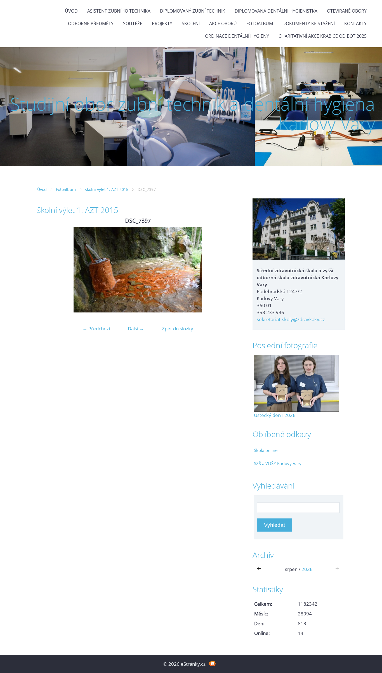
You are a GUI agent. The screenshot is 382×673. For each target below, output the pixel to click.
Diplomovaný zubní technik (192, 11)
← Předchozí (96, 328)
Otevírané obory (347, 11)
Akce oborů (223, 23)
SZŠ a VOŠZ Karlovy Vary (277, 463)
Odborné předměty (91, 23)
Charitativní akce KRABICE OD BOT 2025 (323, 36)
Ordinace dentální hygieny (237, 36)
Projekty (162, 23)
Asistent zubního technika (118, 11)
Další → (136, 328)
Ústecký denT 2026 (275, 415)
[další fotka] (229, 269)
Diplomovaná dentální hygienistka (276, 11)
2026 (307, 569)
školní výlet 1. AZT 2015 (106, 189)
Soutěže (132, 23)
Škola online (265, 450)
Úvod (71, 11)
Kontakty (355, 23)
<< (260, 569)
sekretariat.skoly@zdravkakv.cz (291, 319)
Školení (191, 23)
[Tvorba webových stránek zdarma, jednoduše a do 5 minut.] (212, 663)
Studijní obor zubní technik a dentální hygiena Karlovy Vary (192, 114)
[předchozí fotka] (46, 269)
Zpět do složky (177, 328)
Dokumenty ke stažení (308, 23)
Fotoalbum (259, 23)
